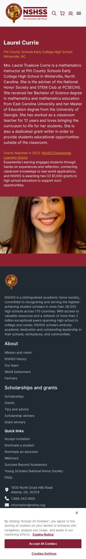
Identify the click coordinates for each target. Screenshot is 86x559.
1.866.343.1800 (23, 498)
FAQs (8, 477)
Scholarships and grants (31, 387)
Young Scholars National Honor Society (34, 471)
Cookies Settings (44, 553)
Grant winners (15, 422)
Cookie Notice (43, 534)
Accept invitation (17, 439)
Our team (12, 365)
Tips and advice (17, 409)
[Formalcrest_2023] (11, 281)
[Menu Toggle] (78, 13)
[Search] (54, 13)
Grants (9, 403)
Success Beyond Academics (26, 464)
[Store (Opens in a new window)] (62, 13)
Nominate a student (19, 445)
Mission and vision (18, 352)
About (11, 343)
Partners (11, 378)
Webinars (11, 458)
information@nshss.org (28, 505)
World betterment (18, 372)
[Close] (76, 512)
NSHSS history (16, 359)
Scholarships (14, 396)
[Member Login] (70, 13)
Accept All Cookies (43, 543)
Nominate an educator (21, 452)
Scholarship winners (19, 416)
